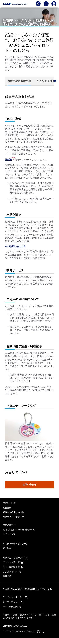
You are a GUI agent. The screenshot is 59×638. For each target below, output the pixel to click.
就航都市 (7, 507)
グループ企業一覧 (11, 562)
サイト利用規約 (10, 607)
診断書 (8, 159)
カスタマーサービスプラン (15, 543)
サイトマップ (9, 534)
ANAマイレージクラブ (13, 517)
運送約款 (7, 548)
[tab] (19, 81)
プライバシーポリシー (13, 597)
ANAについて (9, 503)
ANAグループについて (13, 558)
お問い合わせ (29, 484)
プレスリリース (10, 572)
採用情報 (7, 576)
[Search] (38, 3)
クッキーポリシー (11, 602)
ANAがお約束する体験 (13, 512)
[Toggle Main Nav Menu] (46, 3)
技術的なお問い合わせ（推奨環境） (20, 529)
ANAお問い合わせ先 (15, 246)
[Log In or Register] (53, 3)
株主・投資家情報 (11, 567)
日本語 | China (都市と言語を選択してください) (26, 589)
